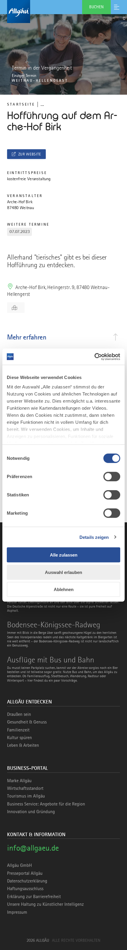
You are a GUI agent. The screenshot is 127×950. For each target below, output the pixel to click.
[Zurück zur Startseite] (63, 11)
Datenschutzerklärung (27, 881)
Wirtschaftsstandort (25, 788)
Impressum (17, 912)
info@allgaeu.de (33, 847)
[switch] (111, 476)
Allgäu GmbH (19, 865)
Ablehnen (64, 589)
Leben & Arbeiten (23, 745)
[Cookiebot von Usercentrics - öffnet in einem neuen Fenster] (94, 356)
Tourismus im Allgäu (26, 796)
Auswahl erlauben (63, 572)
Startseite (21, 104)
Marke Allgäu (19, 780)
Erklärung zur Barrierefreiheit (34, 896)
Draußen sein (19, 714)
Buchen (96, 6)
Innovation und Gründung (31, 811)
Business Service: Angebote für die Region (46, 804)
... (42, 104)
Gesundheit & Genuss (27, 722)
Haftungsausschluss (25, 888)
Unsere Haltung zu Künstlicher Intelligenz (45, 904)
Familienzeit (18, 730)
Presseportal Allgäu (25, 873)
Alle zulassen (63, 554)
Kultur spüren (19, 737)
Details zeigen (94, 536)
